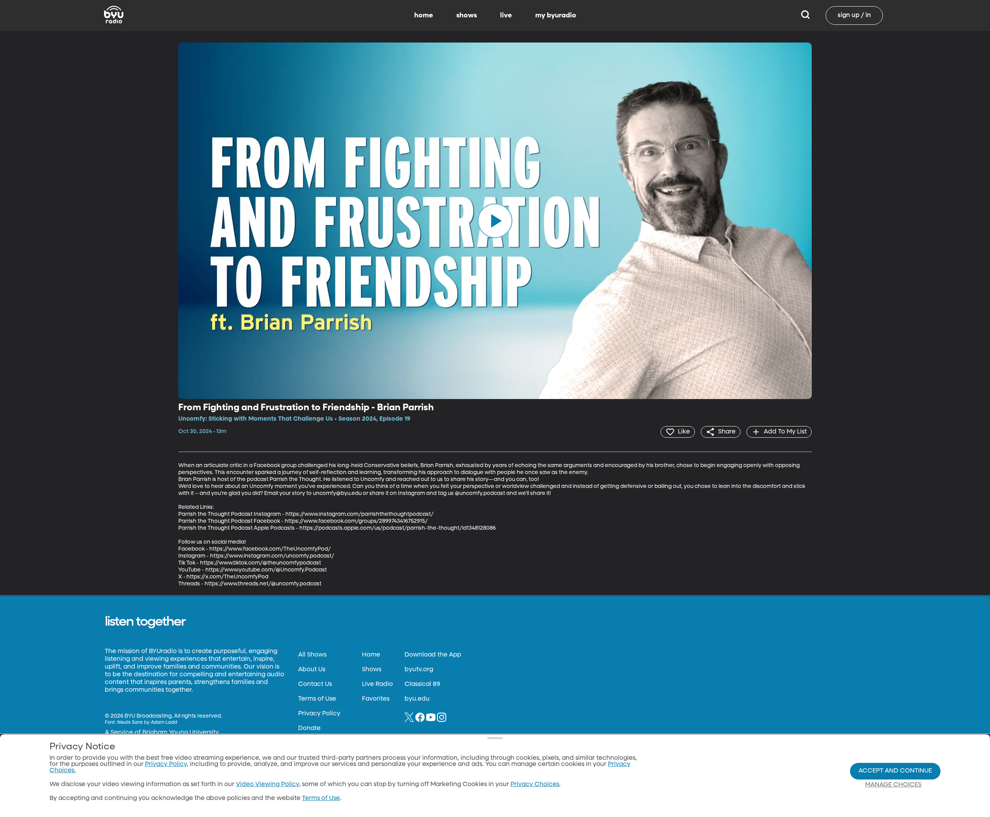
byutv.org (419, 670)
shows (466, 15)
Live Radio (377, 684)
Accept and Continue (895, 771)
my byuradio (555, 15)
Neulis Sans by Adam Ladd (147, 722)
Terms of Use (317, 699)
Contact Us (315, 684)
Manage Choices (893, 785)
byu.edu (417, 699)
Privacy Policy (319, 714)
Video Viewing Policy (267, 784)
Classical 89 (422, 684)
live (506, 15)
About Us (311, 670)
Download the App (433, 655)
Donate (309, 728)
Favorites (375, 699)
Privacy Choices (534, 784)
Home (371, 655)
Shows (371, 670)
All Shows (312, 655)
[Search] (805, 15)
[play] (495, 220)
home (423, 15)
